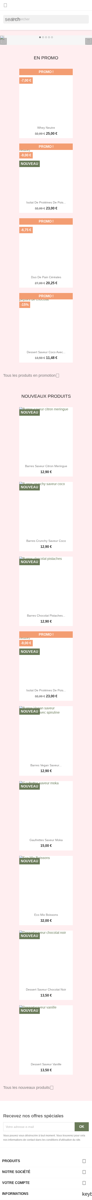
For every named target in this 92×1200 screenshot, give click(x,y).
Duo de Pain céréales (46, 277)
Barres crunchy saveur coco (46, 540)
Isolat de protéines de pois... (46, 202)
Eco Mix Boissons (46, 914)
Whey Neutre (46, 127)
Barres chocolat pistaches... (46, 615)
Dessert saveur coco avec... (46, 352)
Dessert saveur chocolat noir (46, 989)
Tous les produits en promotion (31, 375)
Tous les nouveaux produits (28, 1087)
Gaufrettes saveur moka (46, 840)
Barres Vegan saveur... (46, 765)
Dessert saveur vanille (46, 1064)
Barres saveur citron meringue (46, 466)
